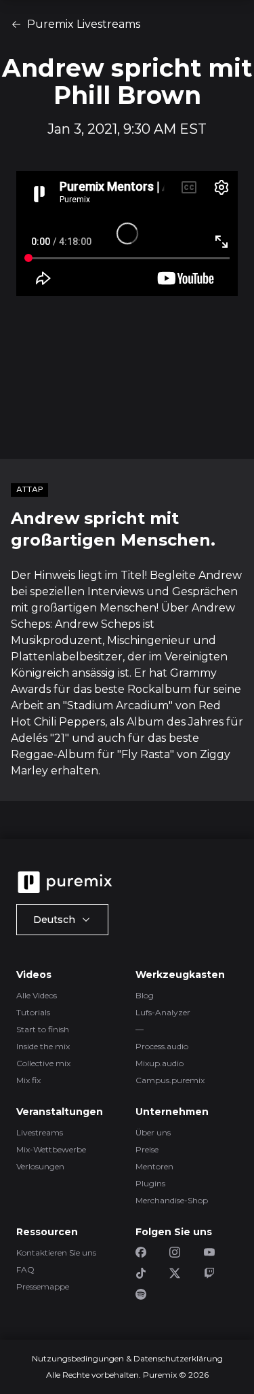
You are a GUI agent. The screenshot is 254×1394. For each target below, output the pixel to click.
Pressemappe (42, 1286)
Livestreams (39, 1132)
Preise (146, 1149)
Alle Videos (36, 995)
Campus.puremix (170, 1080)
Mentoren (154, 1166)
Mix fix (28, 1080)
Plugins (150, 1183)
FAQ (25, 1269)
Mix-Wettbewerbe (51, 1149)
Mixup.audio (159, 1063)
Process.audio (161, 1046)
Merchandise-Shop (171, 1200)
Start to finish (42, 1029)
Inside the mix (43, 1046)
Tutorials (33, 1012)
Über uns (153, 1132)
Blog (144, 995)
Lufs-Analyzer (162, 1012)
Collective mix (43, 1063)
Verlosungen (40, 1166)
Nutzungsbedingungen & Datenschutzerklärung (127, 1358)
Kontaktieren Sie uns (56, 1252)
